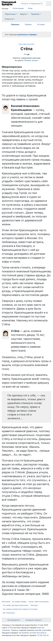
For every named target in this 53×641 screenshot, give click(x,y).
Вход (30, 8)
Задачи (23, 14)
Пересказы (10, 14)
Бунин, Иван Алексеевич (27, 44)
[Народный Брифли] (9, 3)
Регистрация (18, 8)
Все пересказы (9, 613)
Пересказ (15, 24)
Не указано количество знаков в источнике (20, 609)
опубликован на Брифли (27, 35)
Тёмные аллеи (30, 60)
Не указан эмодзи (19, 602)
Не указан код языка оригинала (15, 605)
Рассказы (34, 605)
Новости (9, 19)
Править (28, 24)
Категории (6, 602)
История (41, 24)
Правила (35, 14)
